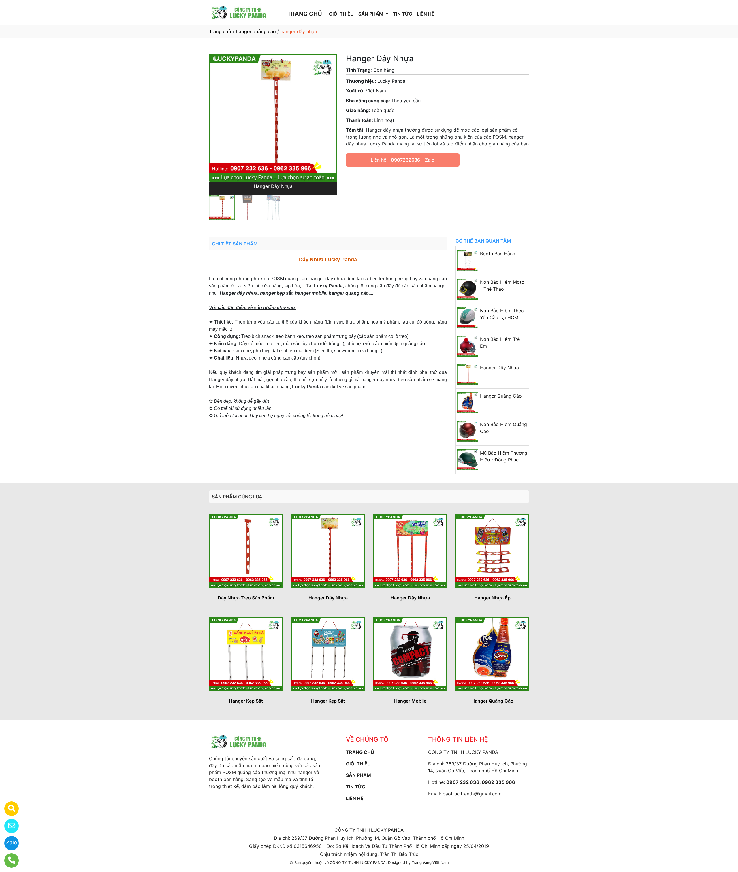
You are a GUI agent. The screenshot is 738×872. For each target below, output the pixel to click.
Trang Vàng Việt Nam (430, 862)
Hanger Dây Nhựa (499, 367)
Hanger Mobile (410, 701)
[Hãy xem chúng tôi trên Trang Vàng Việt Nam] (8, 808)
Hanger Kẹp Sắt (246, 701)
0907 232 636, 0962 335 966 (480, 782)
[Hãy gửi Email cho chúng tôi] (8, 825)
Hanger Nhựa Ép (492, 598)
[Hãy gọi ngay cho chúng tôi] (8, 860)
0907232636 (405, 160)
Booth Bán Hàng (497, 253)
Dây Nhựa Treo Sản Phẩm (246, 598)
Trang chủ (220, 31)
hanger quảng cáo (256, 31)
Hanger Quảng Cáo (501, 396)
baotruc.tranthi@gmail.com (472, 794)
